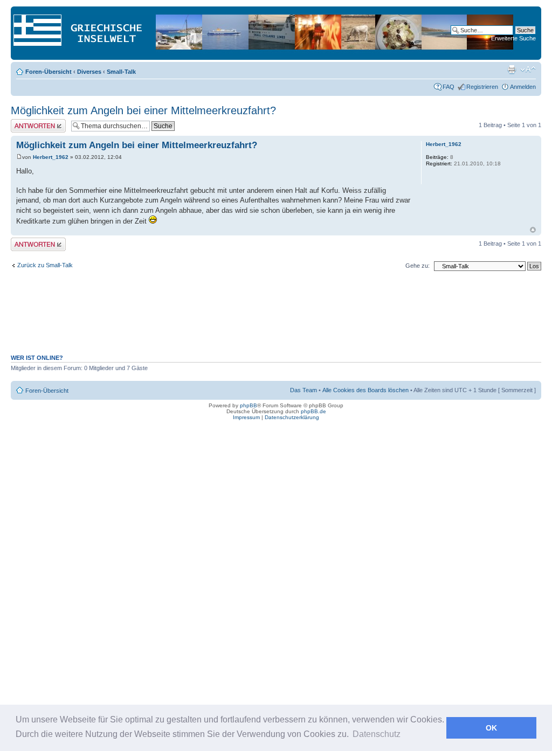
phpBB (248, 405)
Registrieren (482, 87)
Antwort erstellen (32, 122)
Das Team (303, 390)
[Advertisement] (276, 318)
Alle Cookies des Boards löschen (365, 390)
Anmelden (523, 87)
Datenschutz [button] (377, 734)
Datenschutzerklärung (292, 417)
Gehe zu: (417, 265)
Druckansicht (512, 69)
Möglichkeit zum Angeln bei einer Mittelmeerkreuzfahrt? (143, 110)
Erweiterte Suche (513, 38)
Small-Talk (121, 71)
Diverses (89, 71)
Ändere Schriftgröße (528, 69)
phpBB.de (313, 411)
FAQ (448, 87)
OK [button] (491, 728)
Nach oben (533, 230)
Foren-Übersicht (48, 71)
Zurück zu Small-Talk (45, 265)
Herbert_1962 (50, 157)
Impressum (246, 417)
